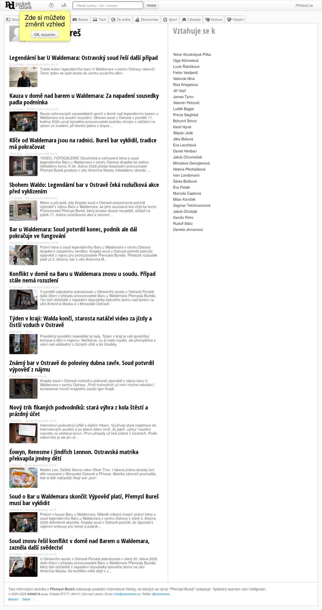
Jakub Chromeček (187, 156)
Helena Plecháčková (189, 169)
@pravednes (161, 594)
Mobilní (13, 599)
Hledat (151, 5)
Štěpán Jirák (183, 132)
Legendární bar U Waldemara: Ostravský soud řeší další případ (83, 57)
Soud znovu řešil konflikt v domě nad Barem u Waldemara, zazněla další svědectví (79, 544)
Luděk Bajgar (183, 108)
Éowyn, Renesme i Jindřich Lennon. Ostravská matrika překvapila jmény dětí (73, 455)
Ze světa (124, 19)
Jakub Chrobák (185, 211)
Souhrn (17, 19)
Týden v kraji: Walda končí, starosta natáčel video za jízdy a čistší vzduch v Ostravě (80, 321)
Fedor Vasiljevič (185, 72)
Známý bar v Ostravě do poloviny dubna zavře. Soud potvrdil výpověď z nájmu (81, 365)
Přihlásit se (304, 5)
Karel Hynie (182, 126)
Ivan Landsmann (186, 175)
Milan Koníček (184, 199)
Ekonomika (149, 19)
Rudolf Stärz (183, 223)
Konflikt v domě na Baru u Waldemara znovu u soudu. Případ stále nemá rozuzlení (82, 276)
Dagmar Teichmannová (191, 205)
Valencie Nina (184, 78)
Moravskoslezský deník (42, 64)
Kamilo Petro (183, 217)
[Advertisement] (243, 268)
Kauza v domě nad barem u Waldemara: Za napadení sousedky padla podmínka (84, 98)
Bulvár (83, 19)
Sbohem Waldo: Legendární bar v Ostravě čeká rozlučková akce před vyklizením (84, 187)
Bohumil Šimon (185, 120)
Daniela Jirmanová (188, 229)
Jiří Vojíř (179, 90)
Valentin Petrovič (186, 102)
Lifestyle (194, 19)
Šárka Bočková (185, 181)
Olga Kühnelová (185, 60)
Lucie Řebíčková (186, 66)
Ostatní (238, 19)
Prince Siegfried (185, 114)
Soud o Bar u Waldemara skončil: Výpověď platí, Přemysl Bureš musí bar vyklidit (84, 499)
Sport (173, 19)
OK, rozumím (44, 34)
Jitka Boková (183, 138)
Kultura (216, 19)
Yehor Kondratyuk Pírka (192, 54)
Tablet (26, 599)
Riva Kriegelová (185, 84)
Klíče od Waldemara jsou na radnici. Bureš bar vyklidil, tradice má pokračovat (82, 143)
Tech (102, 19)
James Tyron (183, 96)
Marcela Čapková (187, 193)
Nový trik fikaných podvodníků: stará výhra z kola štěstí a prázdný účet (78, 410)
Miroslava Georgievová (191, 163)
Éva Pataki (181, 187)
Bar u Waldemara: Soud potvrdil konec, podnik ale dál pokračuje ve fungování (73, 232)
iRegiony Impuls (36, 376)
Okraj (28, 331)
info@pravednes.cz (127, 594)
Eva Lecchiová (184, 144)
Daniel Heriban (185, 150)
